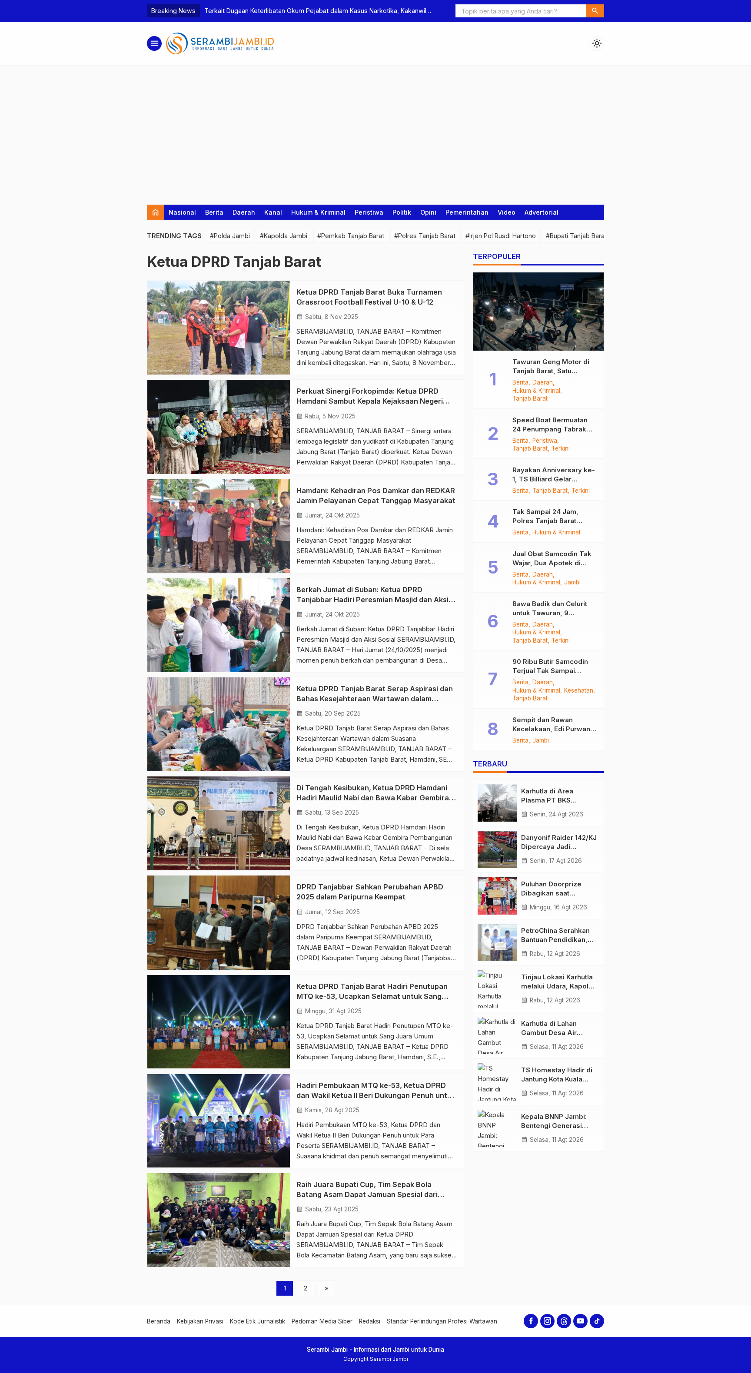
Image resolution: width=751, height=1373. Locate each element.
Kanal (273, 212)
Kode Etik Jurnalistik (257, 1321)
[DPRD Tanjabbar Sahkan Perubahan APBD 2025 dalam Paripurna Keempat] (218, 922)
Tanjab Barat (530, 399)
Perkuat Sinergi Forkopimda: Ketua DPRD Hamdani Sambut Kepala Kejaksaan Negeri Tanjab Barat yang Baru (369, 401)
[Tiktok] (597, 1321)
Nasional (182, 212)
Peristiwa (369, 212)
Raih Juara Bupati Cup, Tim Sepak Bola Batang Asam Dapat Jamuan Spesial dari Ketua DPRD (367, 1194)
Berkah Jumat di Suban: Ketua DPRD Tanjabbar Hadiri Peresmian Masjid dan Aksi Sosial (372, 599)
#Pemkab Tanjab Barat (350, 235)
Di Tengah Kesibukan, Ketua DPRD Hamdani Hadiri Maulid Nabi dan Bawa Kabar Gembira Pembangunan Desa (372, 797)
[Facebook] (531, 1321)
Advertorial (541, 212)
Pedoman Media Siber (322, 1321)
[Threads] (564, 1321)
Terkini (561, 449)
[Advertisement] (375, 131)
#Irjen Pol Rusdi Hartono (500, 235)
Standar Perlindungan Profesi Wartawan (442, 1321)
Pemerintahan (466, 212)
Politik (401, 212)
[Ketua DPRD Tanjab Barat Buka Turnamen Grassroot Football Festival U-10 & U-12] (218, 328)
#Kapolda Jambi (283, 235)
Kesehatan (578, 691)
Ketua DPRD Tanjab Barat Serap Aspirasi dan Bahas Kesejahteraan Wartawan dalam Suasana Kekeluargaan (374, 698)
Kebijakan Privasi (200, 1321)
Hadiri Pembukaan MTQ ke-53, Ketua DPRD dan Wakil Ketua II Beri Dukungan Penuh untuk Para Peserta (375, 1095)
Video (506, 212)
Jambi (572, 583)
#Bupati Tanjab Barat (576, 235)
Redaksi (369, 1321)
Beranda (158, 1321)
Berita (214, 212)
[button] (595, 10)
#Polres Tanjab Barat (424, 235)
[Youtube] (580, 1321)
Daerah (244, 212)
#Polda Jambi (230, 235)
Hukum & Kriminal (318, 212)
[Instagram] (547, 1321)
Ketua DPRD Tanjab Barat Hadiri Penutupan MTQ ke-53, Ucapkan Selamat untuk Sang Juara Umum (372, 996)
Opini (428, 212)
